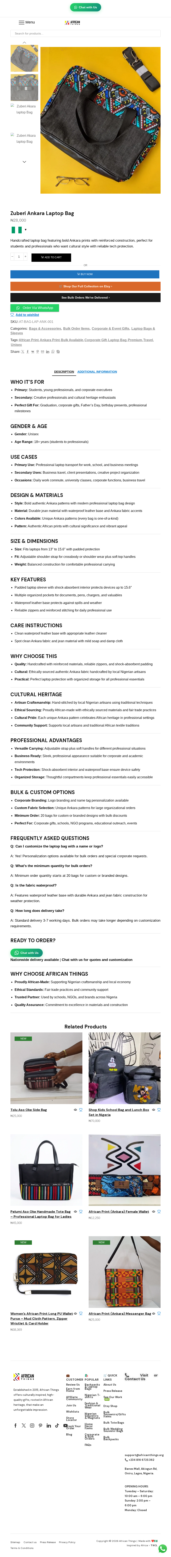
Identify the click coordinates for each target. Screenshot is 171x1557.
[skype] (57, 351)
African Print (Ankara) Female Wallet (119, 1211)
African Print (29, 340)
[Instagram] (32, 1425)
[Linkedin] (49, 1425)
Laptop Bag (117, 340)
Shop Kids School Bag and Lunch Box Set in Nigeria (119, 1112)
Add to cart (53, 257)
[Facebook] (27, 351)
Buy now (87, 274)
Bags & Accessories (45, 328)
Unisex (16, 345)
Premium (135, 340)
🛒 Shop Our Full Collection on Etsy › (85, 286)
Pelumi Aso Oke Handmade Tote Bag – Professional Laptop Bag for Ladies (41, 1214)
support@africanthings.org (144, 1455)
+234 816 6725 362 (141, 1460)
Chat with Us (88, 7)
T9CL (154, 1545)
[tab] (64, 372)
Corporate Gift (95, 340)
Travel (148, 340)
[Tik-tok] (57, 1425)
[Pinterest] (37, 351)
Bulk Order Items (76, 328)
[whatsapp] (52, 351)
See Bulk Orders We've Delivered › (86, 297)
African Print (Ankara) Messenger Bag (120, 1313)
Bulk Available (72, 340)
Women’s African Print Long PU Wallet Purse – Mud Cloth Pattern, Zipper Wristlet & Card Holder (41, 1318)
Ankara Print (50, 340)
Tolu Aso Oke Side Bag (28, 1110)
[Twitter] (22, 351)
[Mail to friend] (42, 351)
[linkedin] (47, 351)
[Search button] (157, 33)
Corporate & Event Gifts (110, 328)
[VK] (32, 351)
